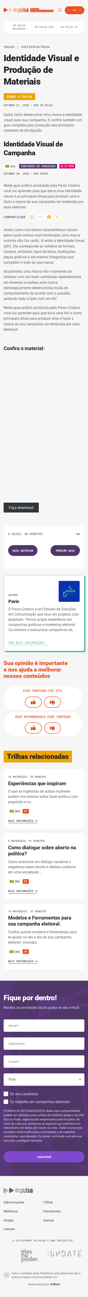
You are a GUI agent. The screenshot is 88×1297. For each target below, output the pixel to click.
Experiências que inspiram (37, 783)
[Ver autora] (69, 591)
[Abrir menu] (60, 10)
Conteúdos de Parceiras (38, 166)
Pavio (44, 173)
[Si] (33, 702)
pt (25, 811)
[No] (52, 702)
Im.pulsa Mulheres (19, 27)
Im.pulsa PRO (44, 27)
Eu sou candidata (24, 1094)
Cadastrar (44, 1157)
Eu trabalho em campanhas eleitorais (40, 1102)
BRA (17, 811)
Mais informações (20, 821)
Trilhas (9, 47)
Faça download (21, 508)
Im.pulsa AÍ (69, 27)
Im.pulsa (46, 105)
